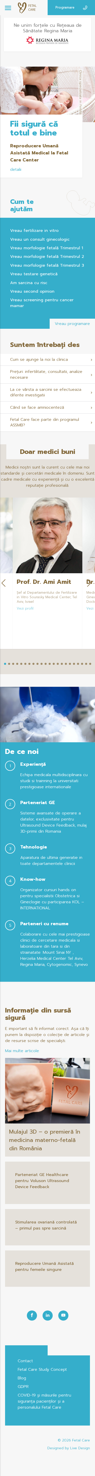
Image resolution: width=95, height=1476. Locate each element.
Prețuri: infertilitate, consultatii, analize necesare (46, 374)
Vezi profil (25, 608)
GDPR (23, 1387)
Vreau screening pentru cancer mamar (41, 303)
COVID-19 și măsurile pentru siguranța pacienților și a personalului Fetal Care (44, 1401)
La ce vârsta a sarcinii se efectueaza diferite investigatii (45, 392)
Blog (22, 1378)
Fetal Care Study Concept (42, 1369)
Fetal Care (81, 1440)
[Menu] (8, 8)
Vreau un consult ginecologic (40, 239)
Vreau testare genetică (34, 274)
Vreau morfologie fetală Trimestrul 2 (47, 257)
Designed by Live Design (68, 1448)
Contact (25, 1361)
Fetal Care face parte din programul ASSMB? (44, 422)
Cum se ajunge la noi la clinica (39, 360)
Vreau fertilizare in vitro (34, 231)
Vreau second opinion (32, 291)
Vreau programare (72, 324)
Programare (64, 7)
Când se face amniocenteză (37, 407)
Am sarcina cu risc (28, 283)
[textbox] (47, 597)
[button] (5, 664)
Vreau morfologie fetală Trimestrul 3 (47, 265)
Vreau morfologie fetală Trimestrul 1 (46, 248)
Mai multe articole (22, 1051)
